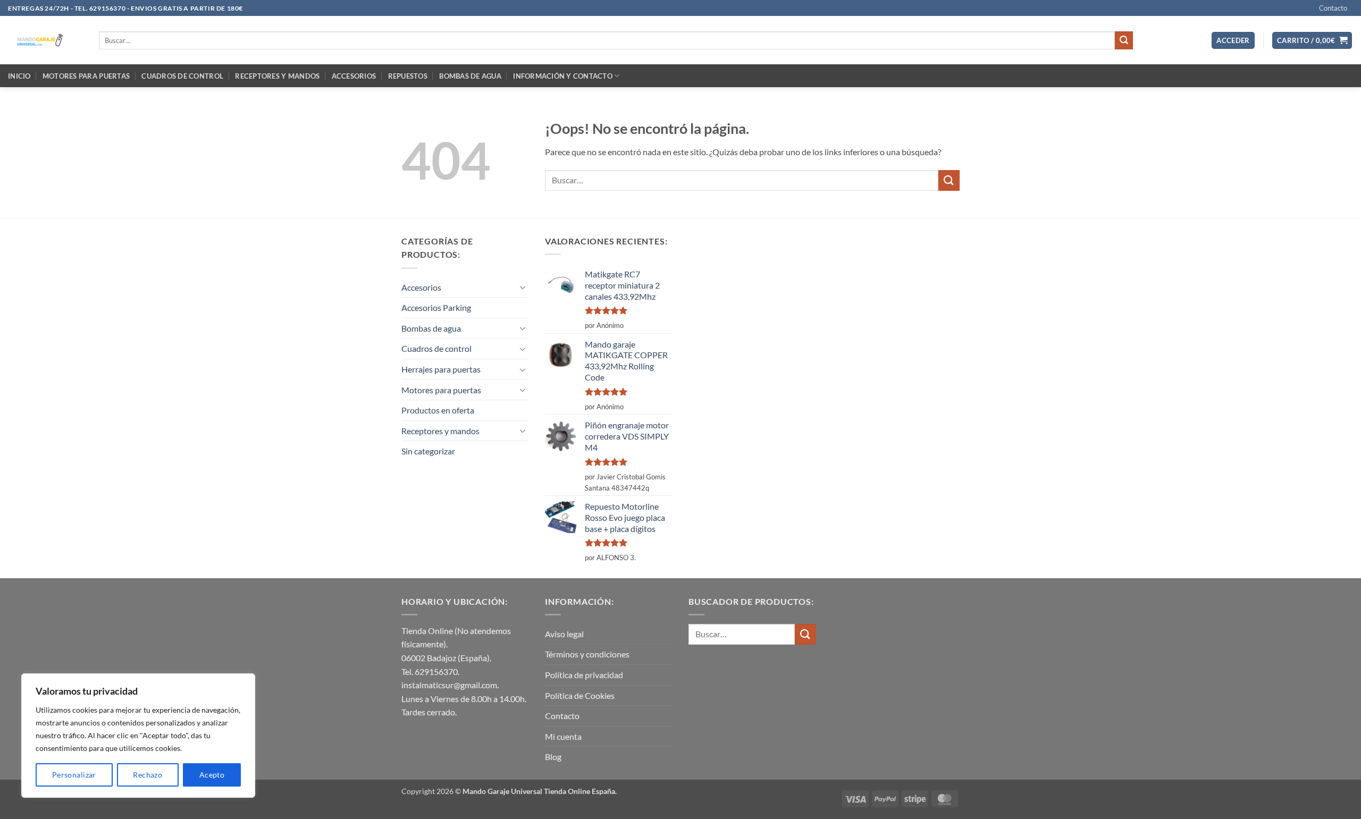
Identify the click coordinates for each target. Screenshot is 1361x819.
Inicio (19, 76)
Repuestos (407, 76)
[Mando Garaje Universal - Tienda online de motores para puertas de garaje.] (45, 40)
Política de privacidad (584, 675)
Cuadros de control (182, 76)
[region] (138, 735)
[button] (1233, 40)
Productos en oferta (437, 410)
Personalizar (74, 774)
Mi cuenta (563, 736)
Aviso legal (564, 634)
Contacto (1333, 8)
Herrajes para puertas (441, 369)
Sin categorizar (428, 451)
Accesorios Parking (436, 307)
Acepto (212, 774)
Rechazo (147, 774)
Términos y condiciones (587, 654)
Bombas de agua (470, 76)
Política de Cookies (580, 695)
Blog (553, 757)
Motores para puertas (86, 76)
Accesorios (354, 76)
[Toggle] (522, 287)
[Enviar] (1124, 40)
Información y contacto (562, 76)
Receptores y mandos (277, 76)
